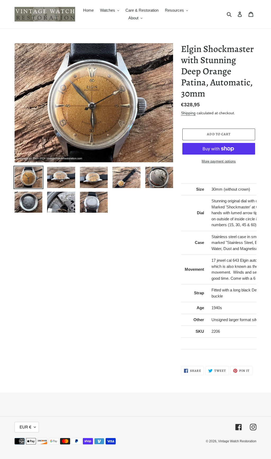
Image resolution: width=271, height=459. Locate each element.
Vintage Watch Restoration (237, 441)
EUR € (25, 427)
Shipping (188, 113)
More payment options (219, 161)
